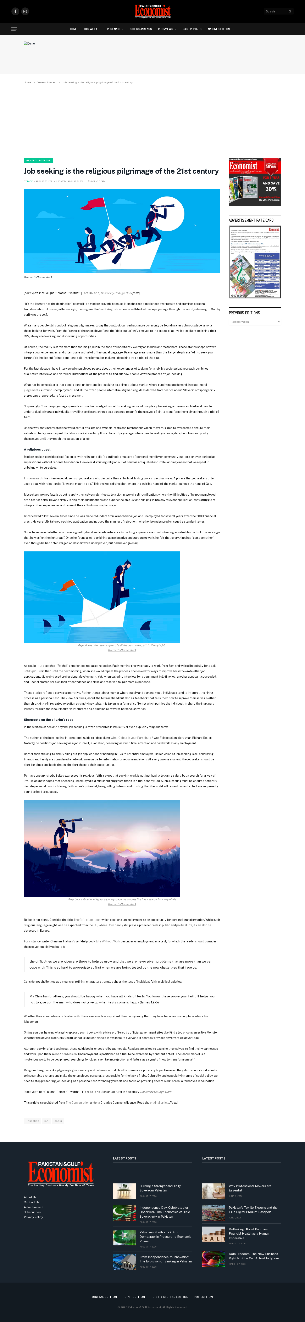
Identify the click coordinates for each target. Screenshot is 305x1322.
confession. (69, 1054)
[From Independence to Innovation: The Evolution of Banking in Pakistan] (124, 1262)
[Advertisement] (152, 120)
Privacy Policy (33, 1217)
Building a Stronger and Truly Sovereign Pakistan (160, 1188)
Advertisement (34, 1207)
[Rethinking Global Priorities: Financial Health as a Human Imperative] (213, 1234)
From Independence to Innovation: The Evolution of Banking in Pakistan (166, 1259)
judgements (32, 390)
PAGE (30, 181)
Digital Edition (104, 1297)
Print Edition (133, 1297)
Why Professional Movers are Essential (250, 1188)
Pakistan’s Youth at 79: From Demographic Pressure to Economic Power (165, 1236)
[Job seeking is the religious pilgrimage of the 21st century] (122, 231)
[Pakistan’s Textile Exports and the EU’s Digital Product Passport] (213, 1213)
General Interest (38, 160)
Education (32, 1121)
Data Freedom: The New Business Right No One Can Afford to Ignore (254, 1256)
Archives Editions (219, 29)
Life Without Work (108, 941)
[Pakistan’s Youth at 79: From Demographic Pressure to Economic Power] (124, 1237)
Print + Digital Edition (169, 1297)
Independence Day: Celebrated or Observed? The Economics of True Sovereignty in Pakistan (165, 1212)
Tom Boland (90, 293)
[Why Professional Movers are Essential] (213, 1191)
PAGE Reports (192, 29)
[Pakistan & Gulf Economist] (152, 11)
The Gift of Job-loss (86, 919)
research (37, 478)
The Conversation (77, 1102)
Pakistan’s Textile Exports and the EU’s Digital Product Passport (253, 1210)
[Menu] (14, 29)
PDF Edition (203, 1297)
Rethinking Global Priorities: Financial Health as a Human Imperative (249, 1233)
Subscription (32, 1212)
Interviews (165, 29)
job (46, 1121)
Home (73, 29)
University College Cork (116, 293)
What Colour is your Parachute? (132, 737)
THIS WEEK (90, 29)
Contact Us (31, 1202)
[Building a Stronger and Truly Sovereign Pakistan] (124, 1191)
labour (58, 1121)
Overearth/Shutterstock (38, 277)
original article (159, 1102)
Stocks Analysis (141, 29)
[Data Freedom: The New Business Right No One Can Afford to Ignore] (213, 1259)
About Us (30, 1197)
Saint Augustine (110, 309)
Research (113, 29)
